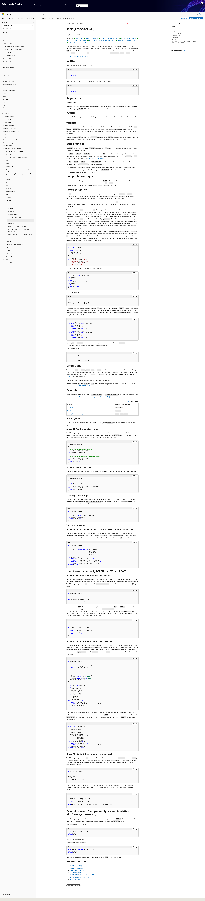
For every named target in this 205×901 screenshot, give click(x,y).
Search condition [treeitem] (12, 214)
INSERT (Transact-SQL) (76, 868)
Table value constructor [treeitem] (14, 217)
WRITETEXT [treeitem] (11, 239)
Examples (69, 377)
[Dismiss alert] (202, 3)
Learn (68, 23)
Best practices (175, 31)
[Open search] (197, 14)
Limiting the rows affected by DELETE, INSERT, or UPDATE (82, 414)
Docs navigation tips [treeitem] (8, 35)
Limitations (175, 37)
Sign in (201, 14)
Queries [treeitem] (9, 197)
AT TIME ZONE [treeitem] (12, 203)
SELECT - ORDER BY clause (96, 158)
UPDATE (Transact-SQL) (77, 870)
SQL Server (79, 23)
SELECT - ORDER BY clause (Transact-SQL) (82, 875)
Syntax (173, 26)
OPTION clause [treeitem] (12, 206)
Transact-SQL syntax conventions (78, 56)
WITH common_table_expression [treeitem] (17, 226)
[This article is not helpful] (187, 50)
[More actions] (137, 24)
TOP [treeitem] (9, 220)
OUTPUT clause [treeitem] (12, 209)
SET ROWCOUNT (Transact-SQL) (79, 877)
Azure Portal (184, 18)
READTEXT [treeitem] (11, 212)
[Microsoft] (3, 14)
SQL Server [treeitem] (6, 32)
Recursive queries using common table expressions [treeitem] (18, 230)
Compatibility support (177, 33)
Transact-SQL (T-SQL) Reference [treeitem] (14, 151)
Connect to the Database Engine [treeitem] (13, 49)
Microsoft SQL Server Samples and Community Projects (95, 397)
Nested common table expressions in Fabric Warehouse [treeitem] (20, 235)
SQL (73, 23)
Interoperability (176, 35)
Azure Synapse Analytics (128, 38)
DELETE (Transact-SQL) (76, 872)
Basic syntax (70, 407)
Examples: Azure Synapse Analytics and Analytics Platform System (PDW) (185, 42)
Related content (176, 45)
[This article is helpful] (185, 50)
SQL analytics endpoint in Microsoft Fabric (102, 40)
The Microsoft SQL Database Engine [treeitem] (14, 46)
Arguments (175, 29)
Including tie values (72, 411)
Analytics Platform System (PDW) (76, 40)
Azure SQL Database (91, 38)
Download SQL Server (196, 18)
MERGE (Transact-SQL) (76, 879)
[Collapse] (34, 22)
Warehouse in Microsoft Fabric (126, 40)
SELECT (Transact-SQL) (76, 866)
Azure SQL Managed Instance (109, 38)
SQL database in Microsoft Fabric (79, 43)
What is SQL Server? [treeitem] (9, 44)
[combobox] (18, 25)
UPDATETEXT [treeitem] (11, 223)
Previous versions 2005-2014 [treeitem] (10, 38)
